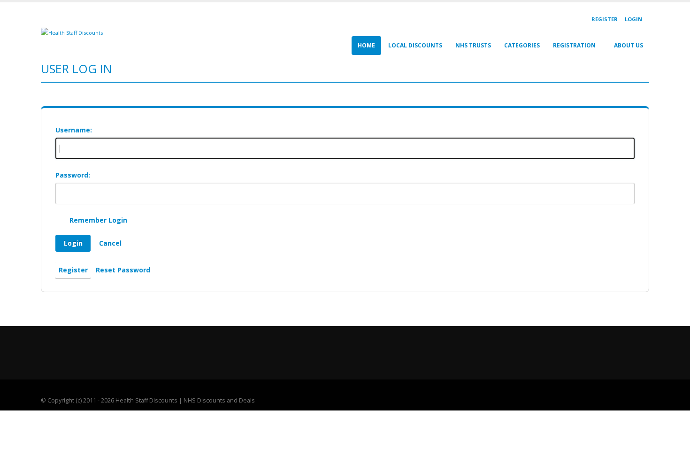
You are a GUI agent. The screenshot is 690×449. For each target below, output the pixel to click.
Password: (72, 174)
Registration (574, 45)
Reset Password (123, 269)
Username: (73, 129)
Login (633, 19)
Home (366, 45)
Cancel (110, 243)
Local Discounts (415, 45)
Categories (522, 45)
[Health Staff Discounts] (72, 32)
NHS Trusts (473, 45)
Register (604, 19)
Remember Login (98, 220)
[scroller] (673, 437)
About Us (628, 45)
